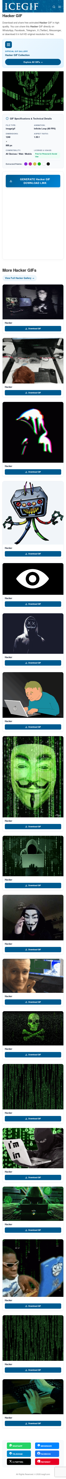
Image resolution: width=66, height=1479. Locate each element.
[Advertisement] (33, 223)
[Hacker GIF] (33, 302)
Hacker (8, 322)
